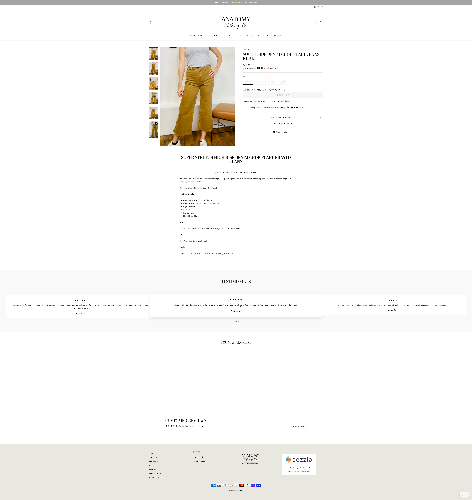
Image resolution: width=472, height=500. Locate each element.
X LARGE (283, 81)
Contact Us (153, 457)
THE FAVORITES (196, 36)
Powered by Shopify (236, 490)
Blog (150, 465)
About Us (152, 469)
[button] (283, 68)
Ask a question (283, 123)
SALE (268, 36)
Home (245, 49)
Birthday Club (198, 457)
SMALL (248, 81)
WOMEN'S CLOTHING (221, 36)
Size (245, 77)
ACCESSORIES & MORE (248, 36)
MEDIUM (260, 81)
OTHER (278, 36)
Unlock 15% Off (199, 461)
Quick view (169, 388)
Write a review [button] (299, 426)
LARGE (271, 81)
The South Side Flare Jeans (210, 188)
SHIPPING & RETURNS (283, 117)
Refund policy (154, 477)
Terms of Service (155, 473)
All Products (153, 461)
